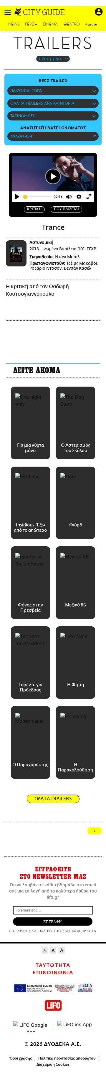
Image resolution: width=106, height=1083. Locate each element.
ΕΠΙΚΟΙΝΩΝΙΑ (53, 973)
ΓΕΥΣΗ (31, 24)
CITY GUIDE (44, 12)
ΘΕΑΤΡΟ (71, 24)
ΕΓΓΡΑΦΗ (52, 921)
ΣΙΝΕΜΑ (50, 24)
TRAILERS (53, 43)
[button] (7, 12)
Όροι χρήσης (21, 1058)
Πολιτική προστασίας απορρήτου (67, 1058)
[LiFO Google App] (31, 1026)
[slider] (37, 197)
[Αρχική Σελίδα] (18, 12)
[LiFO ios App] (75, 1027)
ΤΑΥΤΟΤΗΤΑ (53, 965)
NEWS (14, 24)
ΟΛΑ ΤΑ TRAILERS (53, 798)
